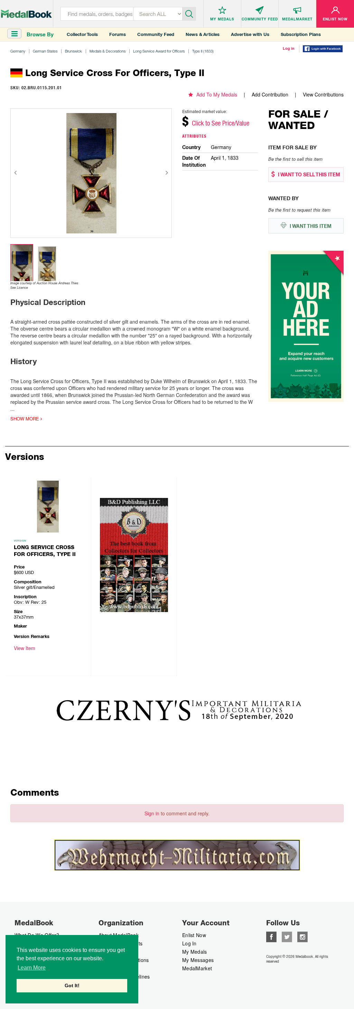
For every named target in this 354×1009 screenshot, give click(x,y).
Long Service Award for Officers (159, 51)
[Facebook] (271, 936)
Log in (289, 48)
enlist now (194, 935)
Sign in (152, 813)
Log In (189, 943)
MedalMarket (197, 968)
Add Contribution (270, 94)
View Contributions (323, 94)
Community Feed (155, 34)
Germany (17, 51)
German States (45, 51)
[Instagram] (302, 936)
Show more (25, 419)
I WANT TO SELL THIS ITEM (308, 175)
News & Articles (203, 34)
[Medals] (26, 12)
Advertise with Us (250, 34)
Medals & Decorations (107, 51)
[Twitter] (287, 936)
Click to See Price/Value (220, 123)
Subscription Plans (301, 34)
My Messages (198, 959)
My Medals (194, 951)
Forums (117, 34)
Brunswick (73, 51)
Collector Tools (82, 34)
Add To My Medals (216, 94)
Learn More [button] (32, 968)
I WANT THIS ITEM (310, 226)
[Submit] (189, 13)
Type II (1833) (203, 51)
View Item (24, 648)
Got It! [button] (72, 985)
